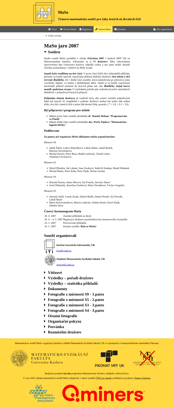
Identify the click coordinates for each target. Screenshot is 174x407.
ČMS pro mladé (103, 378)
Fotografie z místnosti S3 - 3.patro (76, 305)
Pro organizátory (164, 29)
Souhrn (54, 52)
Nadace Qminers (142, 378)
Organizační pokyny (65, 321)
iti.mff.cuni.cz (63, 250)
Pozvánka (56, 327)
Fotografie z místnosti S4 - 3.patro (76, 310)
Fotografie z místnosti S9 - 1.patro (76, 294)
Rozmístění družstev (65, 332)
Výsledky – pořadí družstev (70, 278)
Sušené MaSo (105, 29)
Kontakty (121, 29)
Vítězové (55, 272)
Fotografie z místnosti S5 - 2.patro (76, 299)
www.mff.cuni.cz (65, 264)
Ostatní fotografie (62, 316)
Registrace (87, 29)
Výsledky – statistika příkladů (73, 283)
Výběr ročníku (54, 36)
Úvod (54, 29)
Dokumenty (57, 289)
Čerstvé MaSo (69, 29)
